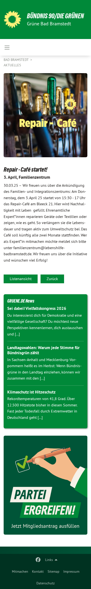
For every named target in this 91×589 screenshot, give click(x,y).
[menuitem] (20, 571)
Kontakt (38, 571)
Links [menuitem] (49, 560)
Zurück (52, 278)
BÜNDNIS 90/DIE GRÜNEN (55, 16)
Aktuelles (12, 65)
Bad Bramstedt (16, 60)
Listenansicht (21, 278)
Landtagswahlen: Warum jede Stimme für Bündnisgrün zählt (43, 350)
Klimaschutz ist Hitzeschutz (31, 392)
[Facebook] (38, 560)
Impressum (71, 571)
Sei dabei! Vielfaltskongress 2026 (36, 308)
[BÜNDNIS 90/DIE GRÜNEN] (12, 19)
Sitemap (53, 571)
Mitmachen (20, 571)
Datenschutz (45, 583)
